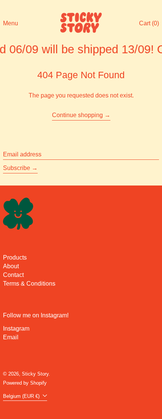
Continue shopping (77, 115)
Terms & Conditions (29, 283)
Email (10, 337)
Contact (13, 275)
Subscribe (16, 168)
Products (15, 257)
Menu (10, 23)
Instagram (16, 328)
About (11, 266)
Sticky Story (35, 374)
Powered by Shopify (25, 383)
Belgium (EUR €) (22, 396)
